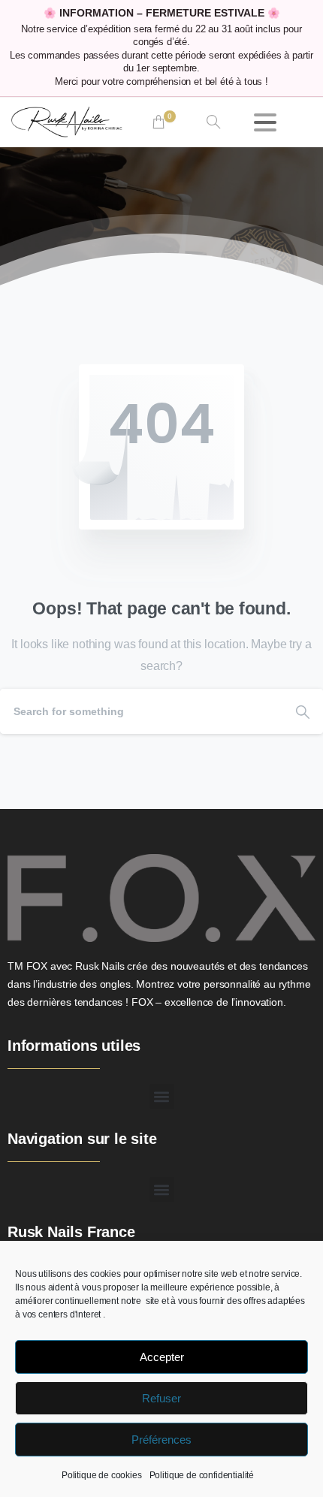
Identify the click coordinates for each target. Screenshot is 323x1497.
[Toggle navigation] (265, 122)
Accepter (162, 1357)
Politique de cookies (102, 1475)
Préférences (161, 1439)
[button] (161, 1096)
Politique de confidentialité (202, 1475)
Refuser (161, 1398)
